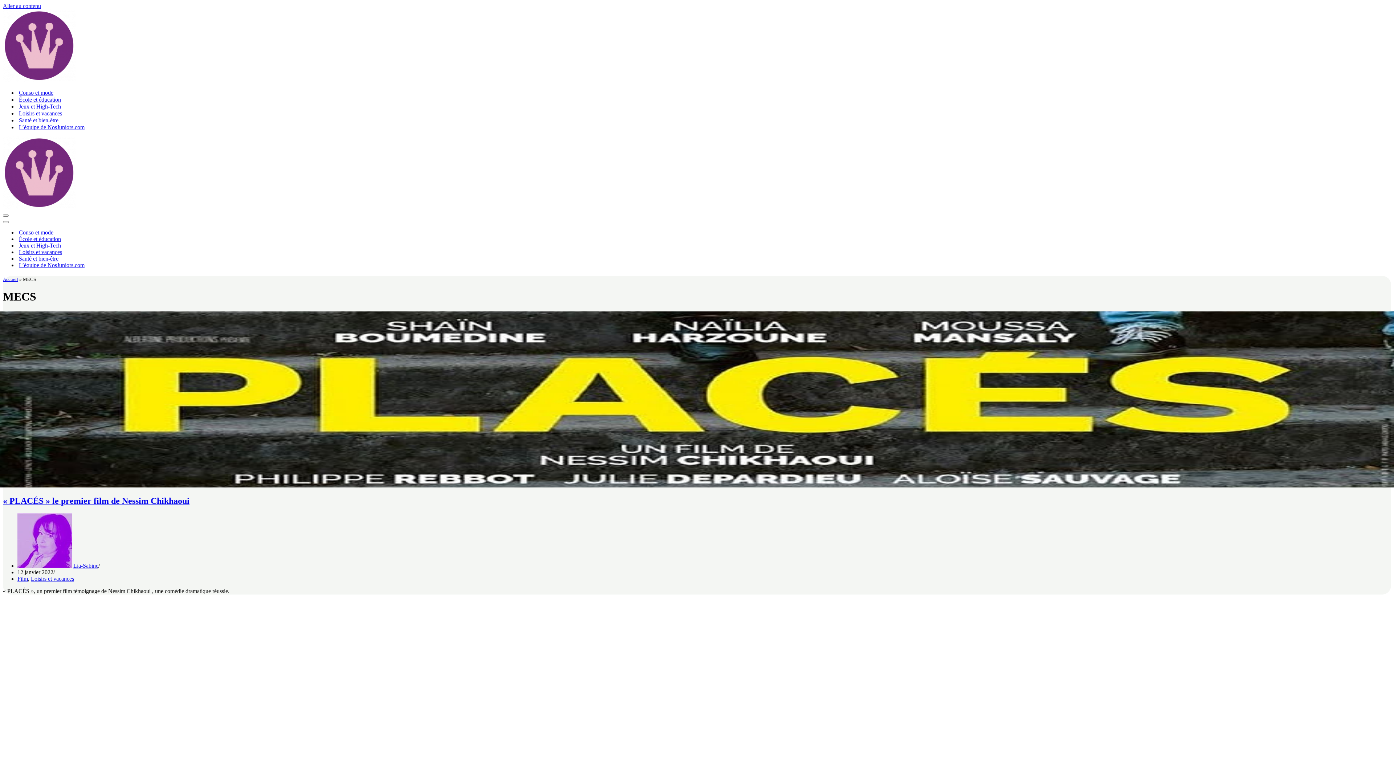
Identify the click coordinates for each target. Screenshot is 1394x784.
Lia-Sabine (85, 566)
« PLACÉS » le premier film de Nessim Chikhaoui (96, 501)
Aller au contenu (22, 6)
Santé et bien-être (38, 120)
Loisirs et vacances (40, 113)
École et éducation (40, 100)
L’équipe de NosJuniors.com (52, 127)
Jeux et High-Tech (40, 106)
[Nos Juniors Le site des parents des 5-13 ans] (39, 80)
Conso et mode (36, 93)
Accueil (10, 279)
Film (22, 579)
